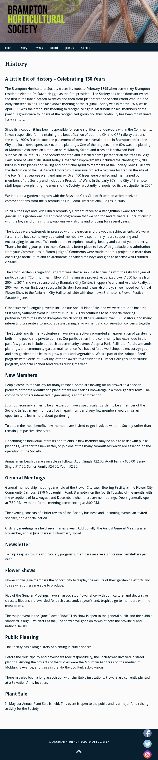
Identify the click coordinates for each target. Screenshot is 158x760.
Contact (86, 47)
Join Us (69, 47)
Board (54, 47)
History (23, 47)
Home (7, 47)
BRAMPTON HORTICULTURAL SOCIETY (82, 741)
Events (39, 47)
